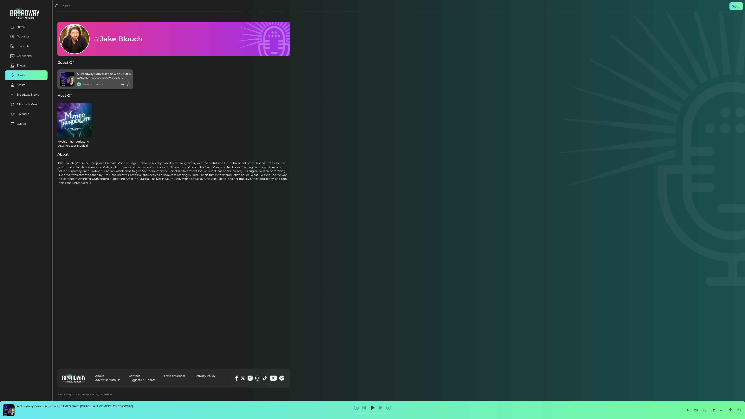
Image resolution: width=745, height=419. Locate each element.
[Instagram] (250, 378)
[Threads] (257, 378)
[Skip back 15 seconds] (356, 407)
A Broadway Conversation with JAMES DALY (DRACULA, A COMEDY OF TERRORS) (75, 406)
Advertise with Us (107, 380)
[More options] (722, 410)
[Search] (57, 6)
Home (21, 27)
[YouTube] (273, 378)
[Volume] (696, 410)
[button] (696, 410)
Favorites (23, 114)
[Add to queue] (704, 410)
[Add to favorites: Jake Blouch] (95, 38)
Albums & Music (27, 104)
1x (688, 410)
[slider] (372, 413)
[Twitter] (242, 378)
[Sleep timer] (713, 410)
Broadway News (28, 94)
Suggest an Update (142, 380)
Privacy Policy (205, 376)
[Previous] (364, 407)
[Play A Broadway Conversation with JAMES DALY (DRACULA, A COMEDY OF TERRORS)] (79, 84)
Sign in (736, 6)
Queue (21, 124)
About (99, 376)
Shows (21, 65)
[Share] (730, 410)
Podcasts (23, 36)
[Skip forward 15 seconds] (388, 407)
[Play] (372, 407)
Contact (134, 376)
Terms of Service (174, 376)
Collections (24, 56)
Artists (21, 85)
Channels (23, 46)
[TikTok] (264, 378)
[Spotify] (281, 378)
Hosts (21, 75)
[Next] (381, 407)
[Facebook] (236, 378)
